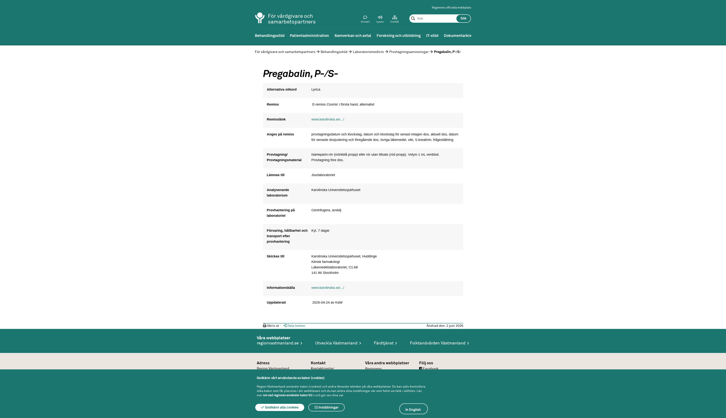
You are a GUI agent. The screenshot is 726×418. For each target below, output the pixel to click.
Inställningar (328, 407)
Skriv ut (272, 326)
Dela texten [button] (296, 326)
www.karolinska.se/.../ (327, 119)
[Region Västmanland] (260, 13)
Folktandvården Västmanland (437, 343)
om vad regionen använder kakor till (288, 395)
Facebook (430, 369)
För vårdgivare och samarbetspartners (285, 52)
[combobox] (440, 19)
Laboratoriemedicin (368, 52)
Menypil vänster (5, 35)
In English (413, 410)
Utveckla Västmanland (336, 343)
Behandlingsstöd (334, 52)
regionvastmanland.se (278, 343)
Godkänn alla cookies (281, 407)
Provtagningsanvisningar (409, 52)
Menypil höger (720, 35)
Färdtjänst (383, 343)
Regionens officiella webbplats (451, 7)
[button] (380, 20)
